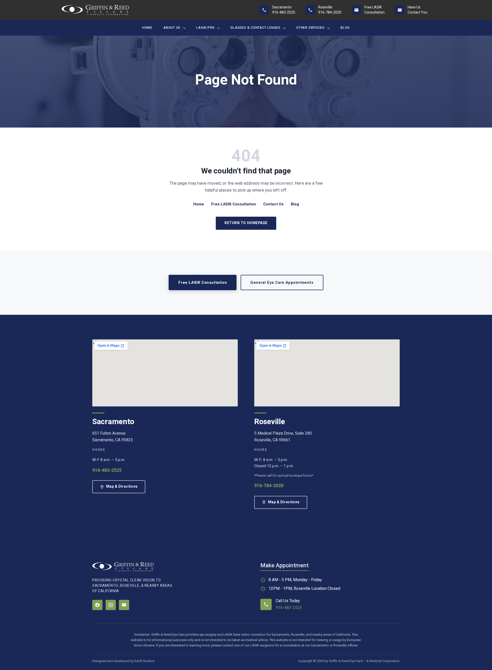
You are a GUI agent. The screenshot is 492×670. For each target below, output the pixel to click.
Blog (345, 27)
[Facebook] (97, 605)
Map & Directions (122, 486)
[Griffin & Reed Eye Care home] (95, 10)
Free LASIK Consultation (233, 204)
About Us (171, 27)
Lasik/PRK (205, 27)
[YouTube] (124, 605)
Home (147, 27)
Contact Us (273, 204)
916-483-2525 (106, 470)
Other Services (310, 27)
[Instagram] (111, 605)
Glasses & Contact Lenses (255, 27)
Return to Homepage (246, 223)
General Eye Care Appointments (281, 282)
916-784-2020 (268, 485)
